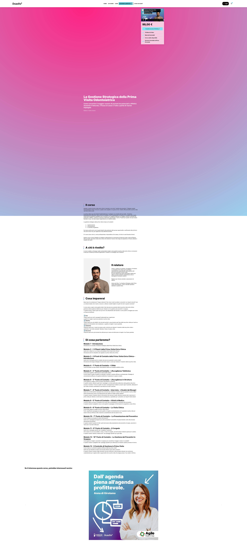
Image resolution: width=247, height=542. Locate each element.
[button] (244, 523)
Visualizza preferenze (239, 536)
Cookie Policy (226, 539)
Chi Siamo (111, 3)
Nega (228, 536)
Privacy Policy (232, 539)
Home (105, 3)
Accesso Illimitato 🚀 (125, 3)
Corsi (116, 3)
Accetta (218, 536)
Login (226, 3)
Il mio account (138, 3)
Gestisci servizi (217, 533)
